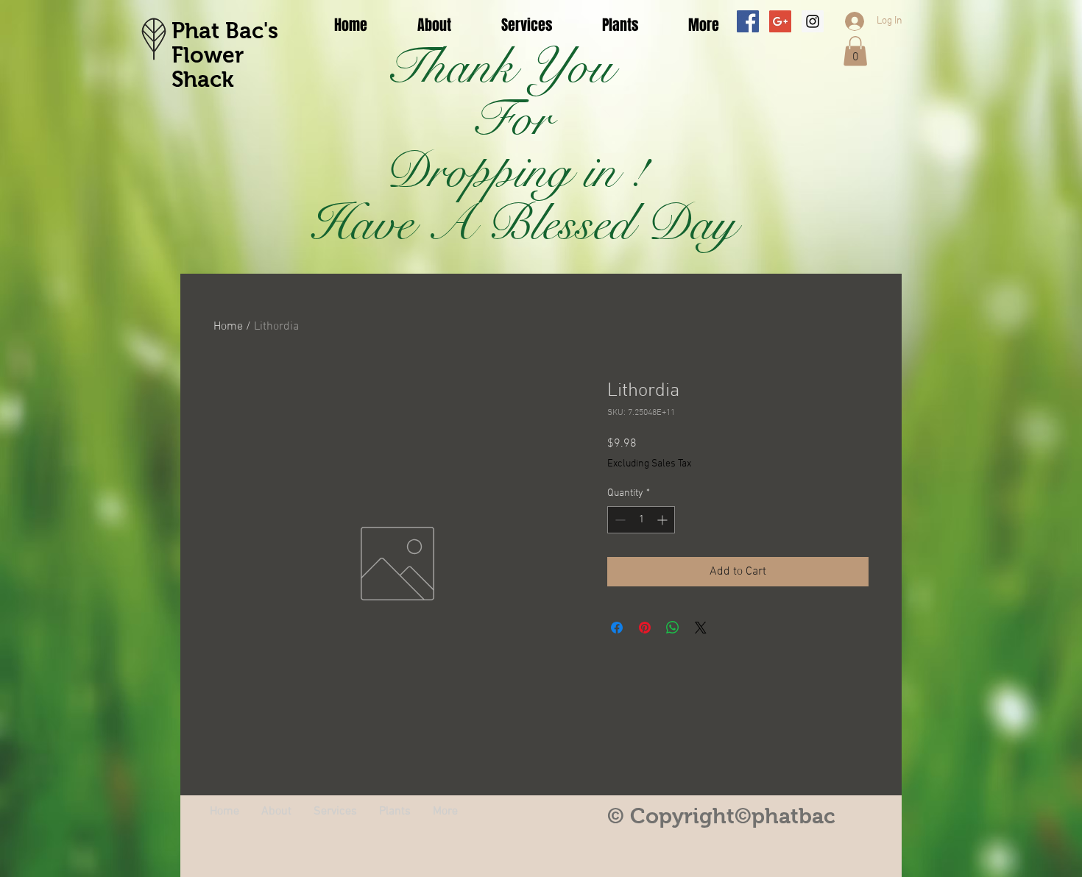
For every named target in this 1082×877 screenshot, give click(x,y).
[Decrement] (618, 520)
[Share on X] (701, 627)
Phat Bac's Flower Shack (225, 54)
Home (228, 326)
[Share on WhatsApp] (673, 627)
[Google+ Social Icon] (780, 21)
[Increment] (663, 520)
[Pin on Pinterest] (645, 627)
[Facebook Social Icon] (748, 21)
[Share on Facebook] (617, 627)
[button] (855, 51)
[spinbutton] (641, 520)
